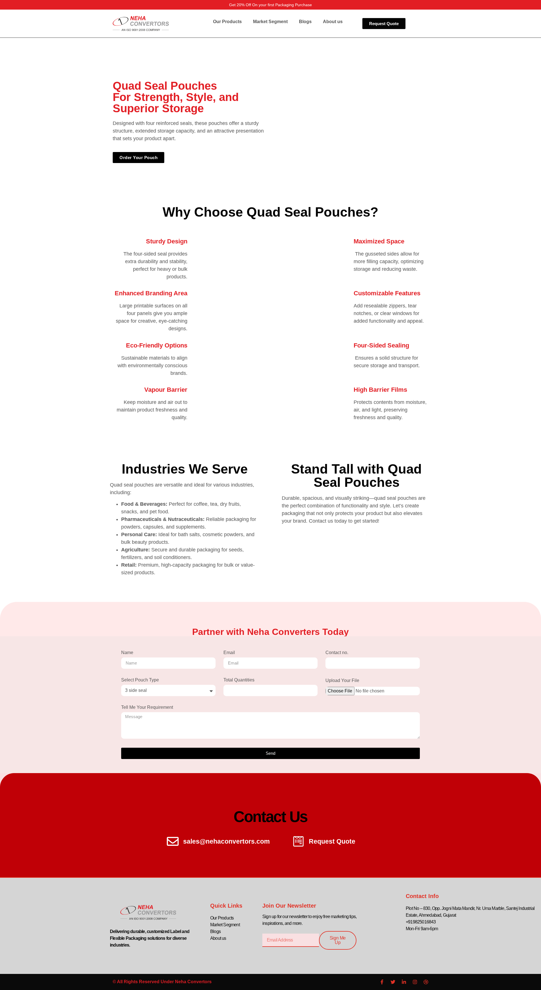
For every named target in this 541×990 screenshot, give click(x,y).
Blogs (305, 21)
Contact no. (336, 652)
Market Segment (270, 21)
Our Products (227, 21)
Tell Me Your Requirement (147, 707)
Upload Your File (342, 680)
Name (127, 652)
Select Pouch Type (140, 680)
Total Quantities (238, 680)
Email (229, 652)
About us (333, 21)
